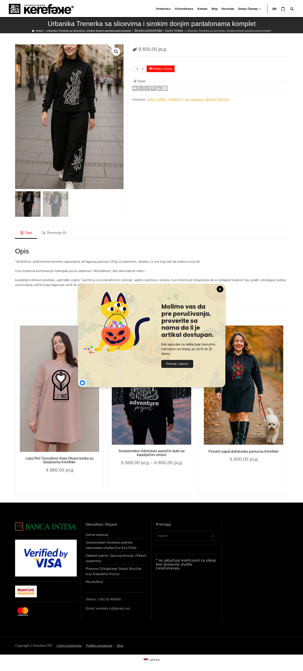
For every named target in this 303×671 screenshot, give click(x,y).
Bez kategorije (194, 99)
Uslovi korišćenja (69, 645)
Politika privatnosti (99, 645)
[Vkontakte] (165, 88)
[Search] (291, 8)
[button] (116, 52)
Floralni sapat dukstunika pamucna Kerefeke (244, 451)
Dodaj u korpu (162, 68)
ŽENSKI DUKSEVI (217, 99)
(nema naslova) (97, 535)
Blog (120, 645)
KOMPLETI (175, 99)
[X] (141, 88)
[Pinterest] (153, 88)
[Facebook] (147, 88)
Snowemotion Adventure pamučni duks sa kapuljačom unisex (151, 453)
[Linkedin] (159, 88)
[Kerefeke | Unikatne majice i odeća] (45, 8)
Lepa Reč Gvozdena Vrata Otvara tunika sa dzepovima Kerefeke (59, 460)
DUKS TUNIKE (157, 99)
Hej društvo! (94, 582)
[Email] (135, 88)
